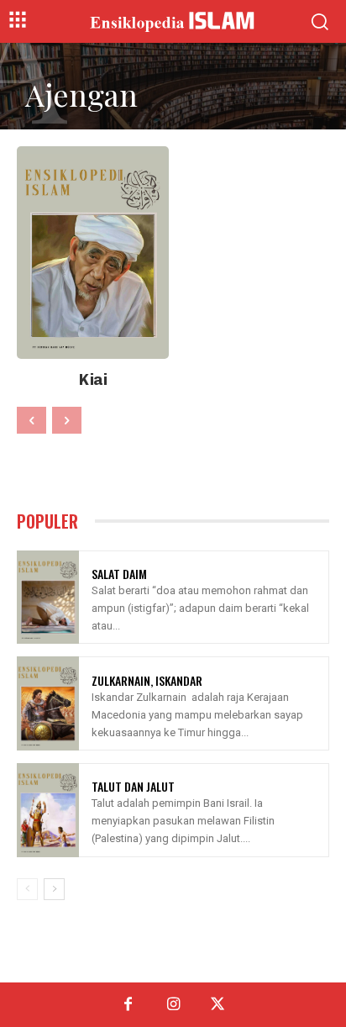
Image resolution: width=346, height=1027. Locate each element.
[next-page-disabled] (66, 420)
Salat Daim (119, 573)
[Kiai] (93, 252)
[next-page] (54, 889)
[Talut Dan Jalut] (48, 810)
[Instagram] (173, 1005)
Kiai (93, 380)
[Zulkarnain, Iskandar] (48, 703)
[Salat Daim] (48, 597)
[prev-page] (31, 420)
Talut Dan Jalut (133, 786)
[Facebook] (128, 1005)
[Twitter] (218, 1005)
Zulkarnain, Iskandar (147, 680)
